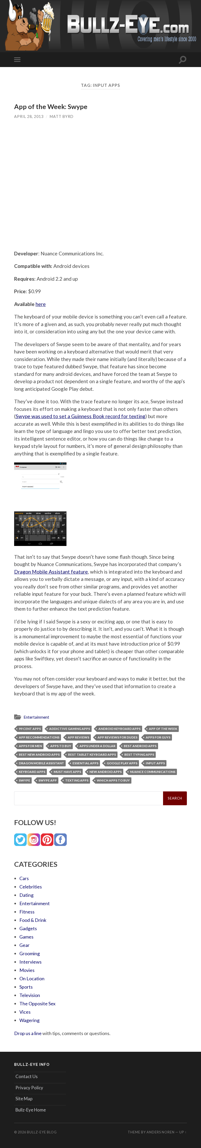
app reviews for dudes (117, 737)
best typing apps (139, 754)
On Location (31, 978)
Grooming (29, 953)
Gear (24, 945)
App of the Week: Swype (50, 106)
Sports (26, 987)
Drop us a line (28, 1033)
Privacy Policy (29, 1087)
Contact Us (26, 1076)
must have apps (67, 772)
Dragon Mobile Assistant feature (51, 572)
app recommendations (39, 737)
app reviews (78, 737)
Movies (27, 970)
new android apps (106, 772)
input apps (155, 763)
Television (29, 995)
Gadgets (28, 928)
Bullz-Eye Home (30, 1110)
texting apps (76, 780)
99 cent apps (30, 729)
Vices (25, 1012)
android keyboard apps (119, 729)
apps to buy (60, 746)
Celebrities (30, 886)
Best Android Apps (140, 746)
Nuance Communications (152, 772)
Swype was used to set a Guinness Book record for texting (80, 416)
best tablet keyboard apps (92, 754)
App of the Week (163, 729)
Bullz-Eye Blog (42, 1132)
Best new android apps (39, 754)
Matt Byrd (62, 116)
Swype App (47, 780)
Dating (26, 895)
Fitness (27, 912)
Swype (24, 780)
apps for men (30, 746)
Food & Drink (32, 920)
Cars (24, 878)
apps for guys (158, 737)
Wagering (29, 1020)
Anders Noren (161, 1132)
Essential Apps (85, 763)
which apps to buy (113, 780)
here (41, 304)
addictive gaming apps (69, 729)
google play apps (122, 763)
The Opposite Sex (37, 1003)
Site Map (23, 1098)
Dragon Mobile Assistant (41, 763)
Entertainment (36, 717)
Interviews (30, 962)
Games (26, 937)
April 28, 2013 (28, 116)
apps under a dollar (97, 746)
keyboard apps (32, 772)
